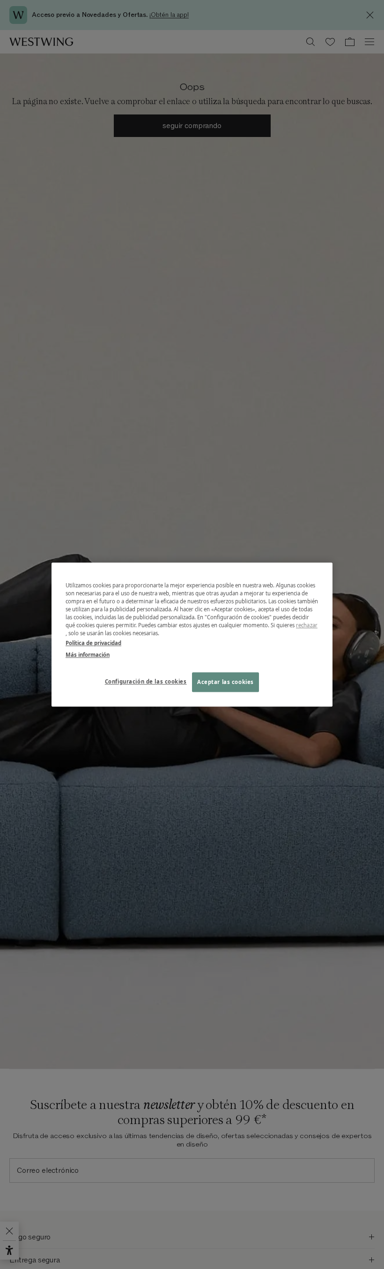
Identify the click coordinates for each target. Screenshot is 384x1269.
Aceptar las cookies (225, 681)
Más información (88, 654)
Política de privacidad (93, 642)
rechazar (307, 625)
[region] (192, 634)
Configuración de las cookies (146, 681)
